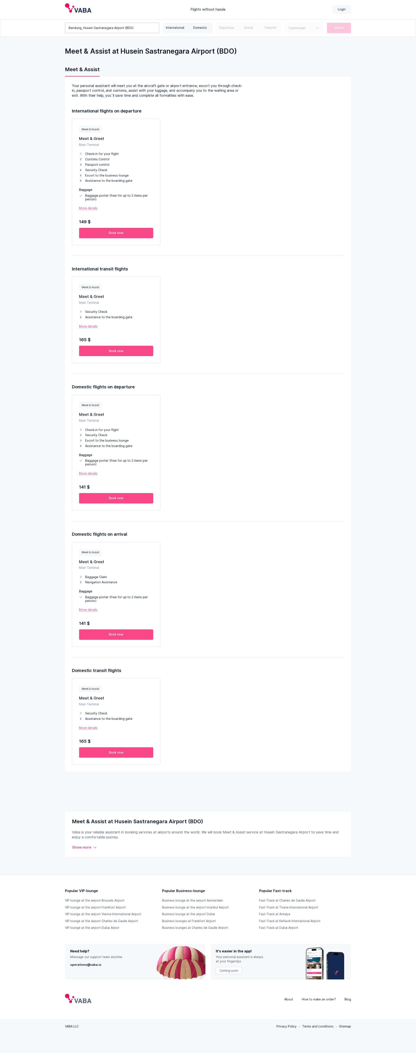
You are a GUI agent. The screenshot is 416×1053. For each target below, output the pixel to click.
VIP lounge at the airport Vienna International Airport (103, 914)
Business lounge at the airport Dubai (188, 914)
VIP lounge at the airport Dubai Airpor (92, 927)
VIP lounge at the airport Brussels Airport (94, 900)
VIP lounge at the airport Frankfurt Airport (95, 907)
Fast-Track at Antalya (274, 914)
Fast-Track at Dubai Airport (278, 927)
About (288, 999)
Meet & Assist (82, 69)
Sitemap (345, 1026)
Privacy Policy (286, 1026)
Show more (81, 847)
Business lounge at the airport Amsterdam (192, 900)
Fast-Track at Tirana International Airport (288, 907)
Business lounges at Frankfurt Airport (189, 921)
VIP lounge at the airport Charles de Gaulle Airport (101, 921)
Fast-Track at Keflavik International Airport (289, 921)
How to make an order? (319, 999)
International (175, 27)
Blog (347, 999)
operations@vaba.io (85, 964)
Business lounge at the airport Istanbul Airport (195, 907)
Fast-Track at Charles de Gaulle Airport (287, 900)
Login (342, 9)
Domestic (200, 27)
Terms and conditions (317, 1026)
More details (88, 208)
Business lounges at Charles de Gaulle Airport (195, 927)
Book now (116, 233)
